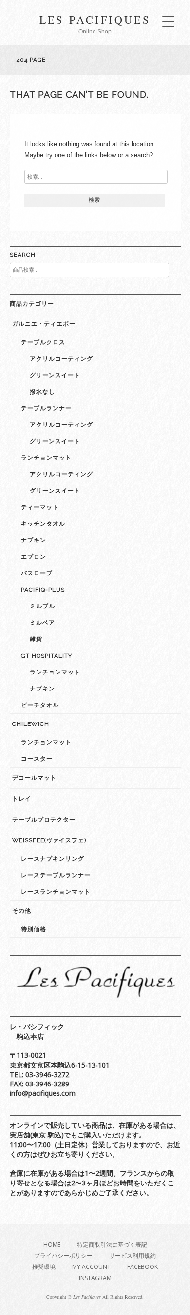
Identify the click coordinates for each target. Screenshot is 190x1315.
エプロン (33, 556)
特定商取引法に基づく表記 (112, 1244)
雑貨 (36, 639)
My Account (91, 1267)
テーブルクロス (43, 342)
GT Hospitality (46, 655)
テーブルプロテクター (44, 819)
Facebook (142, 1267)
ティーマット (40, 507)
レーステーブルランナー (56, 875)
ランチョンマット (46, 457)
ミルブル (42, 606)
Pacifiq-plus (43, 589)
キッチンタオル (43, 523)
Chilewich (30, 724)
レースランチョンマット (56, 891)
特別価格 (33, 929)
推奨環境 (44, 1267)
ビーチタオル (40, 705)
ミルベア (42, 622)
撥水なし (42, 391)
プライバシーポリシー (63, 1255)
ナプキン (33, 540)
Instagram (95, 1278)
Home (51, 1244)
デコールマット (34, 777)
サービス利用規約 (132, 1255)
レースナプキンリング (52, 858)
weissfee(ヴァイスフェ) (49, 840)
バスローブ (37, 573)
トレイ (21, 798)
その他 (21, 910)
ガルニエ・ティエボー (44, 323)
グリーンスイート (55, 375)
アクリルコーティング (61, 358)
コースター (37, 759)
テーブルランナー (46, 408)
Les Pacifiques (95, 20)
